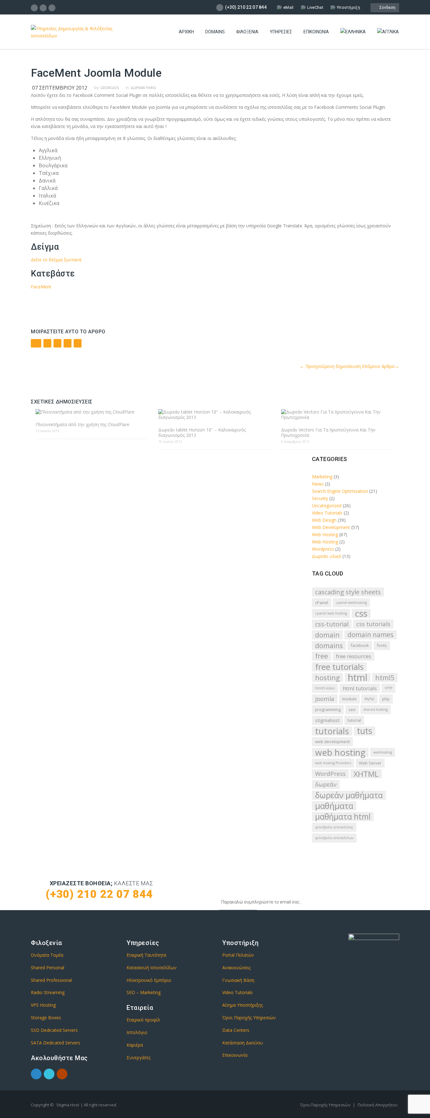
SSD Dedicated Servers (54, 1030)
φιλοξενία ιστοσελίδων (334, 838)
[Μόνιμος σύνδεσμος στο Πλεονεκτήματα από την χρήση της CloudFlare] (92, 411)
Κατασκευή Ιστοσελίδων (152, 968)
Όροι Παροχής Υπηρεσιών (249, 1018)
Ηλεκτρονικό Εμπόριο (149, 980)
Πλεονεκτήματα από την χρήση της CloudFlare (82, 424)
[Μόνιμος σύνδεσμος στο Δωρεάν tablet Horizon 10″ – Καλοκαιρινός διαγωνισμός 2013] (215, 414)
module (349, 699)
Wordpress (323, 549)
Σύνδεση (386, 7)
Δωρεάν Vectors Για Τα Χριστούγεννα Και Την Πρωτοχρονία (328, 432)
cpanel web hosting (331, 613)
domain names (370, 634)
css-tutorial (331, 624)
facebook (360, 645)
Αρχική (186, 31)
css (361, 613)
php (386, 699)
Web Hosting (325, 534)
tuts (364, 731)
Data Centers (235, 1030)
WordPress (330, 774)
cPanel (321, 602)
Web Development (331, 527)
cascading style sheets (348, 592)
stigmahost (327, 720)
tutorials (332, 731)
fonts (382, 645)
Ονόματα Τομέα (47, 955)
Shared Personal (47, 968)
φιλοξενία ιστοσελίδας (334, 827)
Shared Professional (51, 980)
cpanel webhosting (351, 602)
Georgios (109, 87)
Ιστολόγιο (137, 1032)
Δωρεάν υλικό (143, 87)
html (357, 677)
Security (320, 498)
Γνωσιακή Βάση (238, 980)
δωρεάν (326, 784)
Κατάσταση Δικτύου (242, 1043)
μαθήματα (334, 805)
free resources (353, 656)
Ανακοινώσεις (236, 968)
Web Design (324, 520)
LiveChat (315, 7)
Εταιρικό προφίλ (143, 1020)
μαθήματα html (343, 816)
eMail (288, 7)
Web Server (370, 763)
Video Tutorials (327, 513)
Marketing (322, 477)
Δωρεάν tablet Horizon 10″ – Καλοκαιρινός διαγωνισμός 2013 (202, 432)
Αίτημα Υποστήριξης (242, 1005)
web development (332, 741)
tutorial (354, 720)
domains (329, 645)
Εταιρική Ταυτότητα (146, 955)
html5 (384, 677)
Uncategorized (327, 506)
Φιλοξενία (247, 31)
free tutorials (339, 666)
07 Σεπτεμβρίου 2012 (59, 87)
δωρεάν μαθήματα (349, 795)
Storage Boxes (46, 1018)
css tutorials (373, 624)
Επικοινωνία (316, 31)
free (321, 656)
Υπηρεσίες (281, 31)
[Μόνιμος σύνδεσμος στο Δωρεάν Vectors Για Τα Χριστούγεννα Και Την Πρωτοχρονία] (337, 414)
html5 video (325, 688)
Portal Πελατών (238, 955)
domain (327, 634)
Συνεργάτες (138, 1057)
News (318, 484)
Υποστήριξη (348, 7)
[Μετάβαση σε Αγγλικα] (388, 32)
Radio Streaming (48, 992)
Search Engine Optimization (340, 491)
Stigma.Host (67, 1105)
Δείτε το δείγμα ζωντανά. (56, 260)
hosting (327, 677)
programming (328, 709)
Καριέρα (135, 1045)
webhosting (382, 752)
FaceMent (41, 287)
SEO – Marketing (144, 992)
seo (352, 709)
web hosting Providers (333, 763)
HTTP (388, 688)
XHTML (366, 773)
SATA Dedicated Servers (55, 1043)
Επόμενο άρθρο (380, 366)
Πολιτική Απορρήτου (378, 1105)
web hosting (340, 752)
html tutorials (360, 688)
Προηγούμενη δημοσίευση (330, 366)
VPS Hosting (43, 1005)
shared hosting (376, 709)
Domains (215, 31)
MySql (369, 699)
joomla (324, 699)
